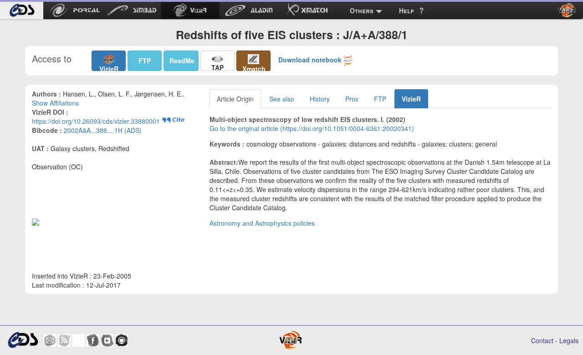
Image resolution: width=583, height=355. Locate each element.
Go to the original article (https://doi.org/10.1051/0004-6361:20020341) (312, 128)
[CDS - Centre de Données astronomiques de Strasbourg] (23, 340)
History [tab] (320, 98)
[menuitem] (21, 10)
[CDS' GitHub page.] (121, 340)
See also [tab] (281, 98)
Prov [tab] (351, 98)
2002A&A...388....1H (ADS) (103, 130)
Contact (542, 340)
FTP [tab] (380, 98)
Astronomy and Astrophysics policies (262, 223)
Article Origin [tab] (235, 98)
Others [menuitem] (361, 10)
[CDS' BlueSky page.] (78, 340)
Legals (568, 340)
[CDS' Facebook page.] (93, 340)
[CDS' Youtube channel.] (107, 340)
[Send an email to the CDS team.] (50, 340)
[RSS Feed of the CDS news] (64, 340)
